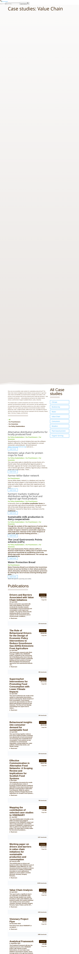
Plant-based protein (59, 431)
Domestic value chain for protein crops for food (25, 454)
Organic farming (57, 436)
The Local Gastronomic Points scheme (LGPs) (25, 540)
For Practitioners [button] (14, 422)
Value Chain (56, 416)
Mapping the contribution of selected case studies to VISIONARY (21, 811)
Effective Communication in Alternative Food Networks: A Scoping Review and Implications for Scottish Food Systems (21, 769)
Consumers (56, 421)
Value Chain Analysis (21, 890)
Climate (54, 402)
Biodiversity (56, 407)
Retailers (55, 426)
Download (42, 595)
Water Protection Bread (21, 562)
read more (12, 449)
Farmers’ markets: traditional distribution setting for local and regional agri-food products (25, 496)
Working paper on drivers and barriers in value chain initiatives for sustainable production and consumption (20, 852)
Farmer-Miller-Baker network (23, 475)
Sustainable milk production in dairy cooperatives (26, 518)
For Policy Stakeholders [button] (17, 426)
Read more (14, 618)
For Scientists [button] (13, 424)
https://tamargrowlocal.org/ (17, 447)
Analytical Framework (21, 941)
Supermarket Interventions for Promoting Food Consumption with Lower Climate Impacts (19, 685)
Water (54, 412)
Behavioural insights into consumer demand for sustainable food (20, 726)
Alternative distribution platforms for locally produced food (28, 433)
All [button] (9, 419)
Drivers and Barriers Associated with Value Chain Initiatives (21, 597)
